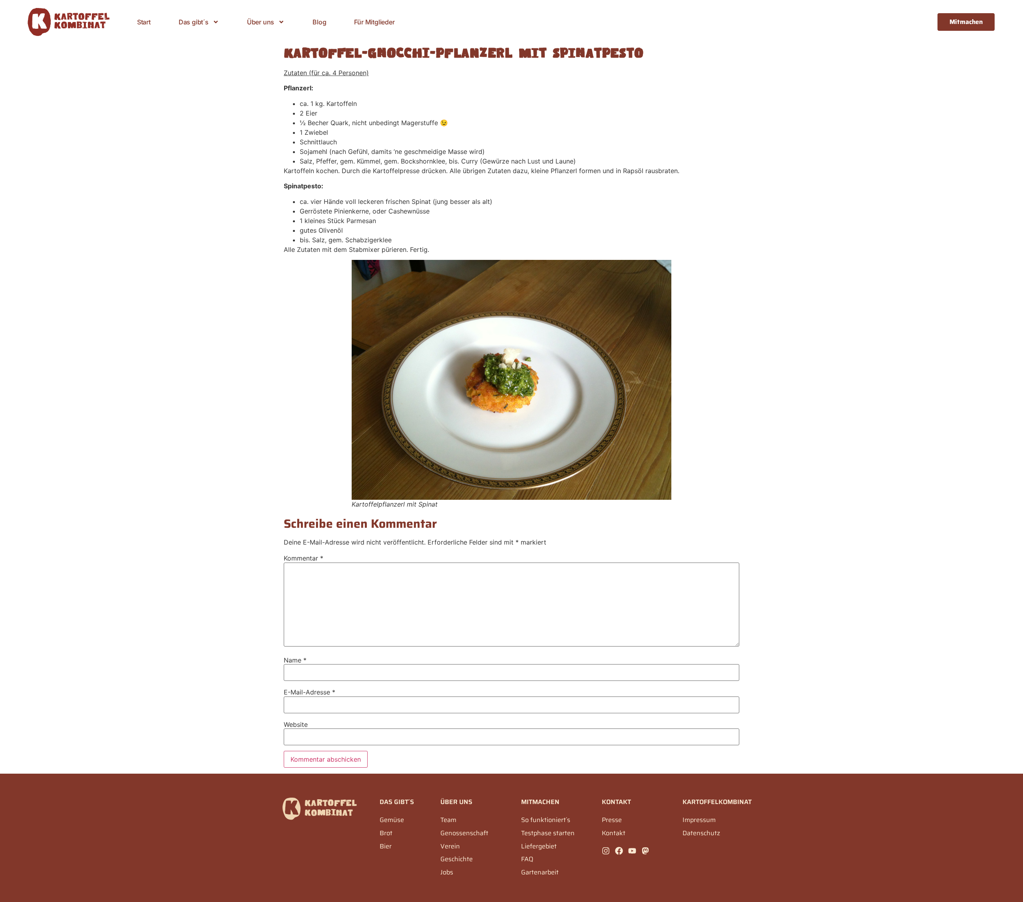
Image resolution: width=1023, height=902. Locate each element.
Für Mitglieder (374, 22)
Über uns (260, 22)
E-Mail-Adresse (309, 692)
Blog (319, 22)
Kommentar (303, 558)
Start (144, 22)
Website (296, 724)
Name (295, 660)
